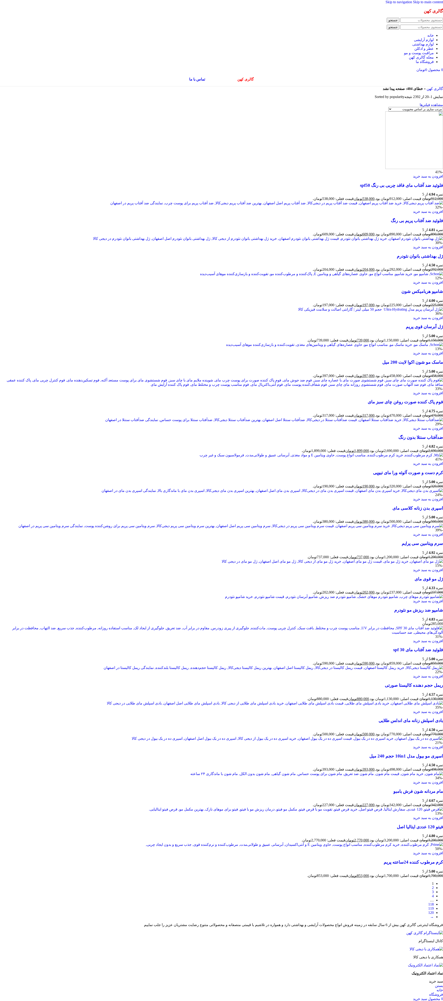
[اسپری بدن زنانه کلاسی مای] (272, 491)
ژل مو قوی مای (429, 578)
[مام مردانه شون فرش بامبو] (316, 774)
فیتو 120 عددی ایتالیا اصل (420, 826)
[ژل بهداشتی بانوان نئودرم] (268, 239)
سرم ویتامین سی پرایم (422, 543)
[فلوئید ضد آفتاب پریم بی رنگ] (276, 203)
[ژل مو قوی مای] (332, 561)
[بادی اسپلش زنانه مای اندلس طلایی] (275, 703)
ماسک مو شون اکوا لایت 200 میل (412, 362)
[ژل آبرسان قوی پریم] (370, 309)
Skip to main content (428, 2)
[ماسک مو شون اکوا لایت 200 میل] (334, 345)
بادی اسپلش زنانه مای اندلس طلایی (411, 720)
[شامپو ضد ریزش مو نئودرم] (334, 597)
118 (431, 904)
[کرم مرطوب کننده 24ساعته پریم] (294, 845)
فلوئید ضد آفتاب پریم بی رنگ (417, 220)
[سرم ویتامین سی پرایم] (230, 526)
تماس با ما (197, 79)
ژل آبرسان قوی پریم (424, 326)
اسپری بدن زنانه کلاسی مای (417, 508)
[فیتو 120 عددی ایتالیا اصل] (296, 809)
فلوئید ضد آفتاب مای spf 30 (418, 649)
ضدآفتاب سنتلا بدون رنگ (420, 437)
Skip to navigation (399, 2)
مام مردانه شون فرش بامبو (418, 791)
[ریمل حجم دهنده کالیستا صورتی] (273, 668)
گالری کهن (435, 89)
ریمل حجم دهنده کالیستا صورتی (414, 685)
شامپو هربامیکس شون (422, 291)
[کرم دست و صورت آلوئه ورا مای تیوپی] (321, 455)
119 (431, 908)
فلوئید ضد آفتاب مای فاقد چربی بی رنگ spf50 (401, 185)
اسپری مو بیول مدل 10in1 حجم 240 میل (406, 756)
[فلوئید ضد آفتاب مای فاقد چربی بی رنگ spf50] (414, 168)
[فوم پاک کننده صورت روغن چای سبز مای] (221, 384)
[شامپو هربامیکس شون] (321, 274)
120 (431, 913)
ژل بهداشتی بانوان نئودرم (420, 256)
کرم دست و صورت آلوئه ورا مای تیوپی (408, 472)
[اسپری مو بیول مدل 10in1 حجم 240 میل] (287, 738)
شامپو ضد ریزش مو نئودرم (418, 610)
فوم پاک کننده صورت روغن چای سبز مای (405, 401)
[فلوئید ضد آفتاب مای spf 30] (221, 632)
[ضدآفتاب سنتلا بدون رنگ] (274, 420)
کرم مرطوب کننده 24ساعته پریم (413, 862)
